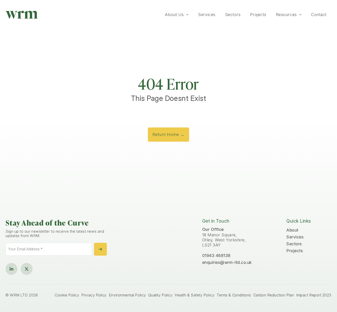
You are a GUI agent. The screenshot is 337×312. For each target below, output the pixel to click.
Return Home (168, 134)
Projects (258, 14)
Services (206, 14)
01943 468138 (216, 255)
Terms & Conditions (234, 295)
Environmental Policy (127, 295)
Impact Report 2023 (313, 295)
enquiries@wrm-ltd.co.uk (227, 262)
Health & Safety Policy (194, 295)
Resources (286, 14)
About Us (174, 14)
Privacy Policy (94, 295)
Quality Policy (160, 295)
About (292, 230)
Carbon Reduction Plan (273, 295)
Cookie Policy (67, 295)
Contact (319, 14)
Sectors (233, 14)
